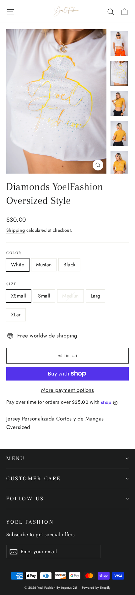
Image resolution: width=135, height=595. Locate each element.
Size (11, 284)
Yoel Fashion (30, 522)
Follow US (25, 499)
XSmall (18, 295)
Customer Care (33, 478)
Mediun (70, 295)
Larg (95, 295)
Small (44, 295)
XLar (16, 314)
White (17, 264)
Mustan (43, 264)
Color (14, 253)
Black (69, 264)
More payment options (67, 390)
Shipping (15, 230)
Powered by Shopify (96, 587)
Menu (15, 458)
